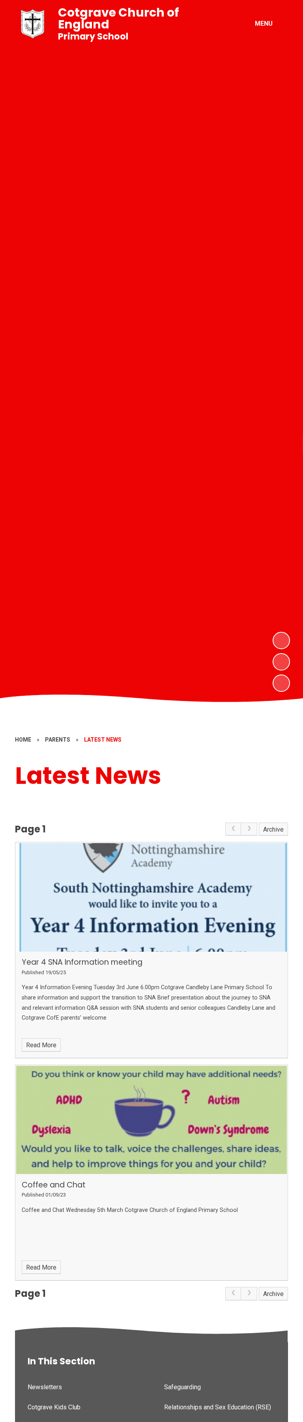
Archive (273, 829)
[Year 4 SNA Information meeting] (151, 897)
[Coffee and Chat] (151, 1120)
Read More (41, 1045)
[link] (233, 829)
